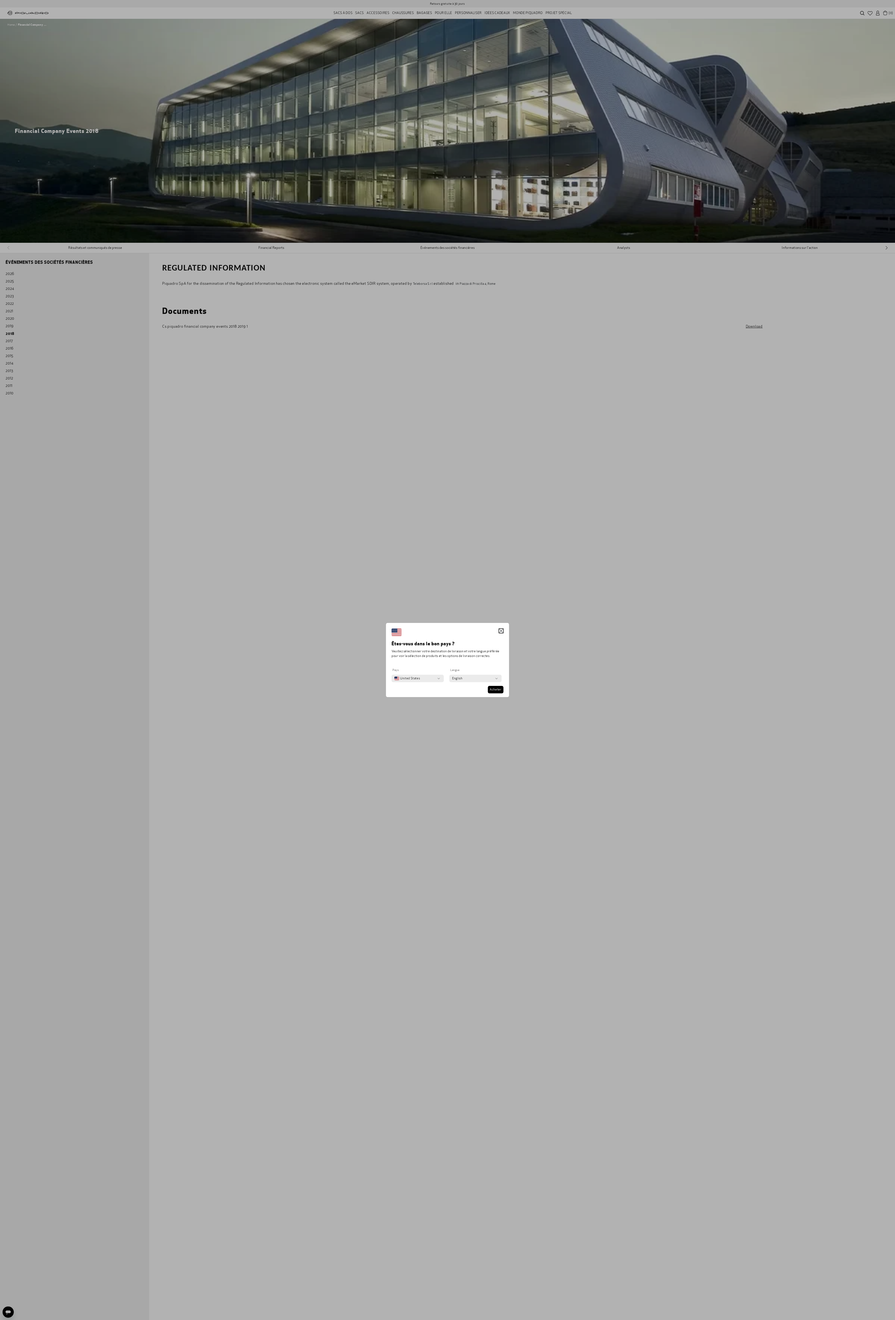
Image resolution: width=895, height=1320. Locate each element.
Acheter (496, 689)
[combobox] (407, 678)
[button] (501, 631)
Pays (395, 670)
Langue (455, 670)
